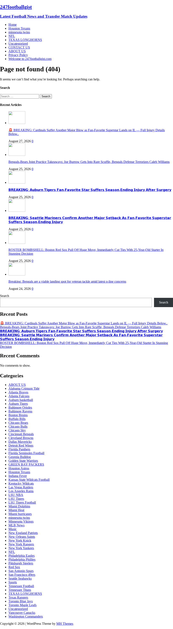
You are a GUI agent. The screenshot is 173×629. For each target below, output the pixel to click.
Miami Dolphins (19, 506)
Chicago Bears (18, 422)
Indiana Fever (17, 476)
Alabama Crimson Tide (23, 388)
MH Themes (64, 623)
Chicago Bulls (17, 426)
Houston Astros (18, 468)
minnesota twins (19, 32)
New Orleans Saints (21, 536)
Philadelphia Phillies (21, 559)
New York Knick (19, 540)
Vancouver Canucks (21, 612)
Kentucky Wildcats (21, 483)
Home (12, 24)
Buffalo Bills (17, 419)
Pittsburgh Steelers (20, 563)
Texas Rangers (18, 597)
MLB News (16, 525)
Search (4, 296)
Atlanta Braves (18, 392)
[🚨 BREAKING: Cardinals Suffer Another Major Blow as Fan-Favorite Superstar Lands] (16, 123)
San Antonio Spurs (21, 571)
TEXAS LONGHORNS (25, 40)
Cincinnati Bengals (21, 434)
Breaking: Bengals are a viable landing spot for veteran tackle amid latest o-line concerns (67, 281)
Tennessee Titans (19, 590)
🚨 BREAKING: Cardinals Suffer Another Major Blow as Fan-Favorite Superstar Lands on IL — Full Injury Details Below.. (84, 323)
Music (12, 529)
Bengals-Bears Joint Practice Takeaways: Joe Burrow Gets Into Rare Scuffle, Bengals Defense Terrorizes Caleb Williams (89, 162)
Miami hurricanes (20, 514)
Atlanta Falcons (18, 396)
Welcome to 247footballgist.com (29, 59)
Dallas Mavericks (20, 441)
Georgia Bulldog (19, 457)
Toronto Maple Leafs (22, 605)
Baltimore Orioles (20, 407)
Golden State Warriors (23, 460)
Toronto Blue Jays (20, 601)
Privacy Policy (18, 55)
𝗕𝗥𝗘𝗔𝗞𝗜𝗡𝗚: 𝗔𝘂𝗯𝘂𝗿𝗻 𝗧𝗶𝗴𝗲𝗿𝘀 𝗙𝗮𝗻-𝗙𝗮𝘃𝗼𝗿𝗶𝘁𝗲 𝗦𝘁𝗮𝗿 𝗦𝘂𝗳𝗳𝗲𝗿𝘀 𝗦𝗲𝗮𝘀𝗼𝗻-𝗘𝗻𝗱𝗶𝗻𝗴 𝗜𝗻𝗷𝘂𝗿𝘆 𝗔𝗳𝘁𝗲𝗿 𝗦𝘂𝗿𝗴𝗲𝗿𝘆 (89, 190)
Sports (12, 582)
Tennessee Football (21, 586)
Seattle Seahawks (20, 578)
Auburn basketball (20, 400)
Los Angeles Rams (21, 491)
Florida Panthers (19, 449)
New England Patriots (23, 533)
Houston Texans (19, 28)
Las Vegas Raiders (20, 487)
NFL (11, 36)
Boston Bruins (18, 415)
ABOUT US (17, 51)
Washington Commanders (25, 616)
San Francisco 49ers (21, 574)
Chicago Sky (17, 430)
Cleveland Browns (20, 438)
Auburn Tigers (18, 403)
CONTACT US (19, 47)
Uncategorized (18, 43)
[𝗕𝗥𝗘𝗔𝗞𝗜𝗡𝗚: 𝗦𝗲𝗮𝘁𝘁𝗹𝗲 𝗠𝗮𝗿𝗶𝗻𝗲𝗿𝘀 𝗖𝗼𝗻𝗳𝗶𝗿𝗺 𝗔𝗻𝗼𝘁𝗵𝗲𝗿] (16, 210)
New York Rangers (21, 544)
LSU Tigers (16, 498)
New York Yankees (21, 548)
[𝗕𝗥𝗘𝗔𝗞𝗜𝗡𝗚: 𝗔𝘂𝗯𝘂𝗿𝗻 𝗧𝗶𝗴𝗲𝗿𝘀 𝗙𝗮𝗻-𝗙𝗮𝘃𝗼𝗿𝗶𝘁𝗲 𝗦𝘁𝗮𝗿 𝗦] (16, 182)
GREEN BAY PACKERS (26, 464)
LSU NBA (15, 495)
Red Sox (14, 567)
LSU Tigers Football (22, 502)
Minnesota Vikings (21, 521)
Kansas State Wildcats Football (29, 479)
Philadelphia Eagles (21, 555)
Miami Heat (16, 510)
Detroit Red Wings (20, 445)
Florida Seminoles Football (26, 453)
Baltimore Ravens (20, 411)
